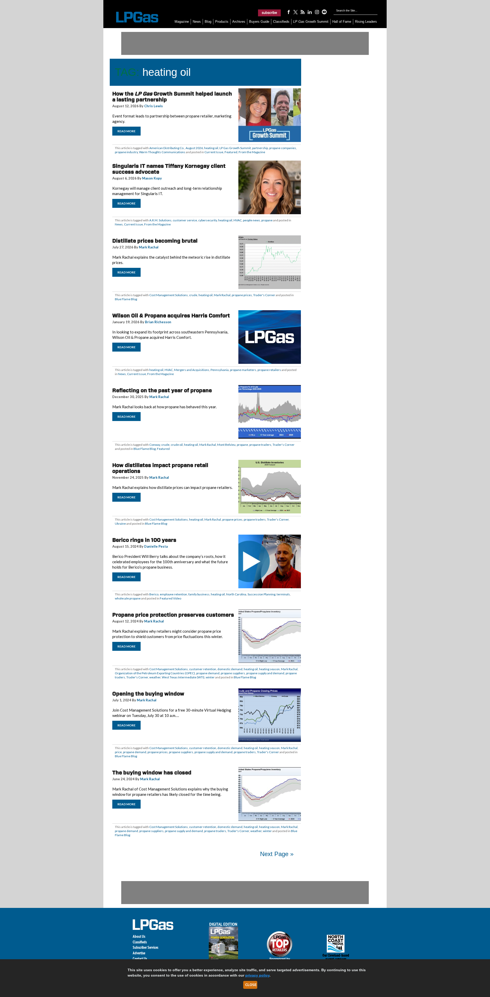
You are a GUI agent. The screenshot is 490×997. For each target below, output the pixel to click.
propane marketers (243, 370)
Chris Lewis (153, 106)
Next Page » (276, 853)
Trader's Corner (264, 295)
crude (193, 295)
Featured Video (170, 598)
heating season (269, 669)
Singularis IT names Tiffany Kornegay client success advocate (169, 169)
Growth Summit (310, 21)
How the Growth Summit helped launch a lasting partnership (172, 97)
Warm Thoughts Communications (162, 152)
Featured (231, 152)
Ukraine (120, 523)
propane (267, 220)
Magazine (182, 21)
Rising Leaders (366, 21)
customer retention (202, 669)
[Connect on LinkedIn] (309, 12)
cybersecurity (207, 220)
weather (155, 677)
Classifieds (281, 21)
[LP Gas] (132, 17)
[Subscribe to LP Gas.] (269, 13)
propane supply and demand (265, 673)
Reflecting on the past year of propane (162, 390)
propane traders (260, 445)
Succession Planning (261, 594)
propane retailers (269, 370)
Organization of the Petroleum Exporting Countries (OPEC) (155, 673)
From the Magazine (252, 152)
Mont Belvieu (226, 445)
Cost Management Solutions (168, 295)
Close (251, 985)
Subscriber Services (145, 947)
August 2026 (194, 148)
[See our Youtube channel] (324, 12)
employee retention (173, 594)
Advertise (139, 953)
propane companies (282, 148)
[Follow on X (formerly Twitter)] (295, 12)
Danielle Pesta (156, 546)
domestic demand (229, 669)
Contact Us (140, 958)
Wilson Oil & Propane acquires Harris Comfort (171, 316)
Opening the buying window (148, 694)
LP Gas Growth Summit (235, 148)
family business (199, 594)
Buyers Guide (259, 21)
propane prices (242, 295)
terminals (283, 594)
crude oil (177, 445)
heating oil (211, 148)
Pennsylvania (220, 370)
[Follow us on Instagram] (317, 12)
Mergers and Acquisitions (191, 370)
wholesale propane (128, 598)
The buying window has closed (151, 773)
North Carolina (236, 594)
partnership (260, 148)
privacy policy (257, 975)
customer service (185, 220)
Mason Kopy (152, 178)
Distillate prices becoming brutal (155, 241)
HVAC (238, 220)
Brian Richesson (158, 322)
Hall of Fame (341, 21)
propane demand (207, 673)
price (118, 752)
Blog (208, 21)
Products (221, 21)
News (197, 21)
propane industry (126, 152)
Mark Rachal (148, 247)
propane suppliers (233, 673)
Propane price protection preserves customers (173, 615)
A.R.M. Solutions (160, 220)
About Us (139, 936)
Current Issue (213, 152)
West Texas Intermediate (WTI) (183, 677)
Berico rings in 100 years (144, 540)
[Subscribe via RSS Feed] (302, 12)
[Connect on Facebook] (288, 12)
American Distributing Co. (166, 148)
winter (210, 677)
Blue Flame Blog (126, 299)
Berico (153, 594)
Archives (238, 21)
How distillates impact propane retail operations (160, 468)
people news (251, 220)
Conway (154, 445)
